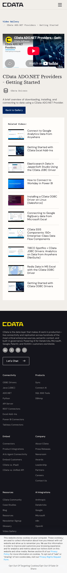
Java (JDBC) (9, 387)
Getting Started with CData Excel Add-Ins (40, 148)
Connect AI (41, 387)
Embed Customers (12, 459)
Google (39, 510)
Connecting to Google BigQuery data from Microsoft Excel (41, 216)
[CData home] (16, 4)
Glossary (7, 526)
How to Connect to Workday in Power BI (40, 181)
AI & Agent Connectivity (15, 454)
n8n (37, 520)
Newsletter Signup (12, 520)
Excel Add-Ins (10, 414)
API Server (8, 403)
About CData (42, 443)
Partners (39, 470)
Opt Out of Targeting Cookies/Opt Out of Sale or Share (33, 567)
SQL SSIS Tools (42, 393)
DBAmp (39, 398)
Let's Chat (12, 360)
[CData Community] (24, 350)
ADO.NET (7, 393)
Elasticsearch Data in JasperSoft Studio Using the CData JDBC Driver (42, 167)
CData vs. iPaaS (11, 464)
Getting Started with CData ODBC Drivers (40, 284)
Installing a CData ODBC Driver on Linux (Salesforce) (42, 200)
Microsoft (40, 515)
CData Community (12, 499)
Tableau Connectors (13, 424)
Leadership (41, 464)
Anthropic (40, 499)
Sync (37, 382)
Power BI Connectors (13, 419)
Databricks (40, 504)
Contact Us (41, 480)
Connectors (9, 443)
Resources (8, 515)
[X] (11, 350)
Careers (39, 475)
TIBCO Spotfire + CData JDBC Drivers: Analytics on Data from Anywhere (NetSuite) (42, 252)
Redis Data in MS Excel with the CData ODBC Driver (41, 270)
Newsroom (40, 454)
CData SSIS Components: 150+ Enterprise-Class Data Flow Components (41, 234)
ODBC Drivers (9, 382)
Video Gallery (11, 21)
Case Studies (9, 504)
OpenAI (39, 526)
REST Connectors (11, 408)
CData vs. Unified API (13, 470)
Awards (39, 459)
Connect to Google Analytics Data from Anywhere (39, 134)
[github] (18, 350)
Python (6, 398)
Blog (5, 510)
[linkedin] (5, 350)
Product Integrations (13, 449)
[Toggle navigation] (59, 4)
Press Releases (42, 449)
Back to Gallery (14, 110)
